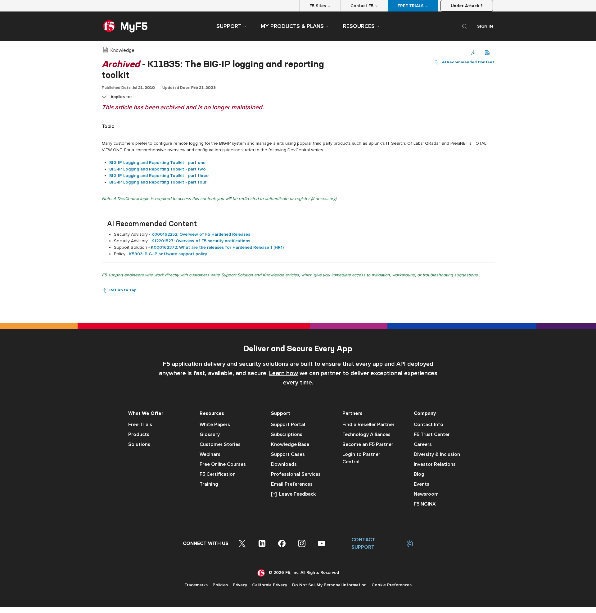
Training (209, 484)
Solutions (139, 444)
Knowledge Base (290, 444)
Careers (423, 444)
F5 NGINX (425, 504)
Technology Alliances (366, 434)
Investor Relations (435, 464)
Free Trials (140, 424)
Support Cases (288, 454)
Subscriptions (286, 434)
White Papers (215, 424)
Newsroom (426, 494)
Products (138, 434)
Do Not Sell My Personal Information (329, 585)
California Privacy (269, 585)
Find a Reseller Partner (368, 424)
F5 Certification (218, 474)
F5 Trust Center (432, 434)
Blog (419, 474)
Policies (220, 585)
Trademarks (196, 585)
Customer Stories (220, 444)
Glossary (210, 434)
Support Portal (288, 424)
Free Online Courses (223, 464)
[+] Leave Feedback (293, 494)
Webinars (210, 454)
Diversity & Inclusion (437, 454)
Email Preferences (292, 484)
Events (421, 484)
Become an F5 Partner (367, 444)
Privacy (240, 585)
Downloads (284, 464)
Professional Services (296, 474)
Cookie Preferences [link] (392, 585)
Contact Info (428, 424)
